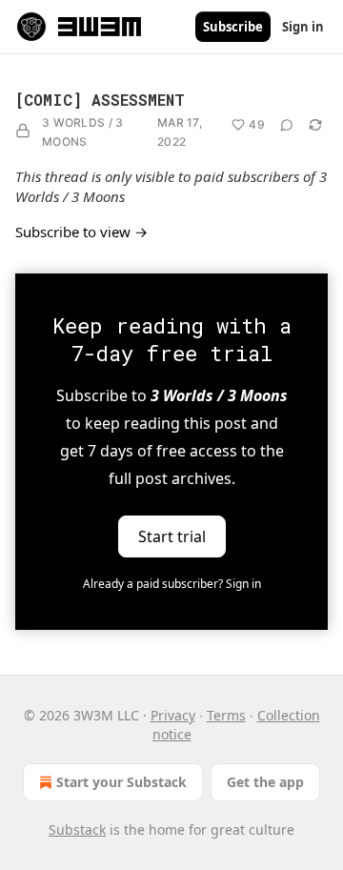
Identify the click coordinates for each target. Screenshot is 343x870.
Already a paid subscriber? (172, 584)
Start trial (172, 536)
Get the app (265, 782)
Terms (226, 715)
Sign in (303, 26)
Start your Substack (121, 782)
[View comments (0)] (286, 124)
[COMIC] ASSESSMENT (100, 100)
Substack (77, 829)
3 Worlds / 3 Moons (83, 132)
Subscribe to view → (81, 231)
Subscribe (233, 26)
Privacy (173, 715)
